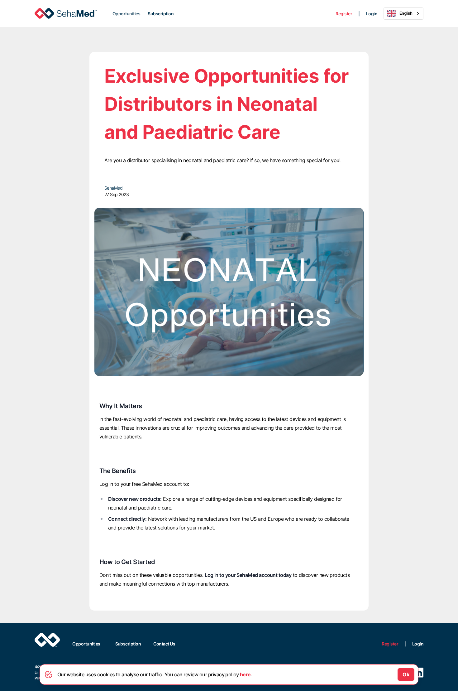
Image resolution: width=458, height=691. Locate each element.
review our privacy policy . (218, 674)
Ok (406, 674)
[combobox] (403, 13)
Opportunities (126, 13)
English (405, 13)
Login (371, 13)
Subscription (161, 13)
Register (344, 13)
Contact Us (164, 643)
